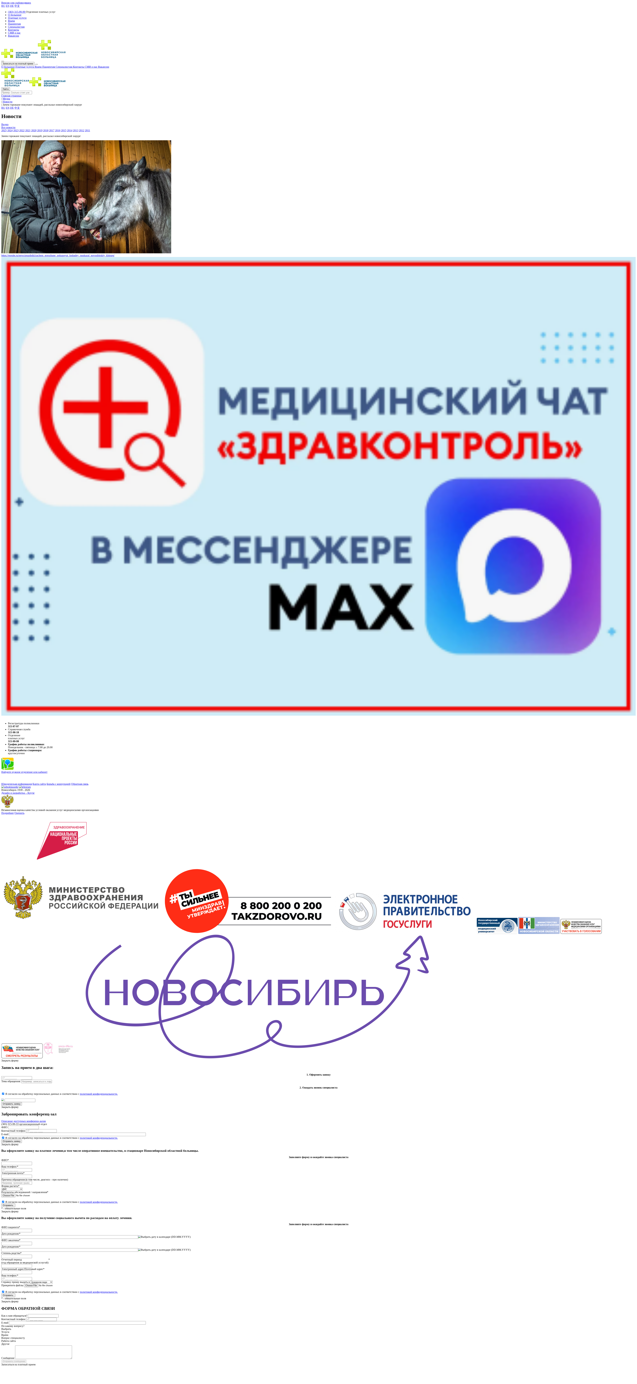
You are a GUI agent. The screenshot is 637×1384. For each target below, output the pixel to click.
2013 (75, 130)
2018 (45, 130)
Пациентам (49, 66)
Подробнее (7, 813)
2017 (51, 130)
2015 (63, 130)
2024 (10, 130)
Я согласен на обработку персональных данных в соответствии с (61, 1093)
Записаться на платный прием (18, 63)
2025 (4, 130)
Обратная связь (79, 784)
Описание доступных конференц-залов (23, 1121)
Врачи (38, 66)
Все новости (8, 127)
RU (3, 5)
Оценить (19, 813)
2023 (16, 130)
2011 (87, 130)
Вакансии (103, 66)
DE (12, 5)
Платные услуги (25, 66)
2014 (69, 130)
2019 (39, 130)
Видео (4, 124)
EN (7, 5)
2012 (81, 130)
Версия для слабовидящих (16, 2)
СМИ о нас (91, 66)
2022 (22, 130)
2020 (33, 130)
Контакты (79, 66)
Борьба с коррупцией (59, 784)
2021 (28, 130)
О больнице (8, 66)
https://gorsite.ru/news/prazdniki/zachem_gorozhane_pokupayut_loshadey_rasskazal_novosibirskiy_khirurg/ (57, 255)
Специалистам (64, 66)
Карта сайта (39, 784)
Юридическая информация (16, 784)
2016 (57, 130)
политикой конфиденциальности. (99, 1093)
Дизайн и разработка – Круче (18, 793)
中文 (17, 5)
